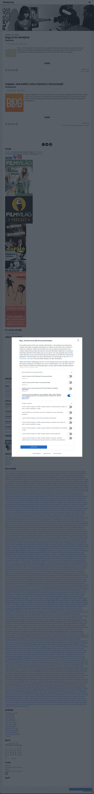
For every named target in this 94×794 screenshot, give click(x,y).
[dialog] (47, 397)
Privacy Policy (57, 453)
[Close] (79, 341)
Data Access (47, 453)
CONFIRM (33, 447)
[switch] (69, 376)
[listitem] (47, 372)
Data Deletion (37, 453)
